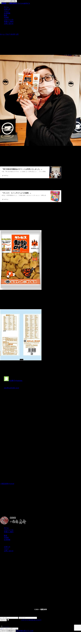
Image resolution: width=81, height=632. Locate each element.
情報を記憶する (15, 620)
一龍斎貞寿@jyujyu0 (7, 483)
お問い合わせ (8, 23)
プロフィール (8, 19)
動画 (5, 15)
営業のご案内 (8, 21)
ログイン (3, 620)
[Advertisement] (40, 504)
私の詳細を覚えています (24, 631)
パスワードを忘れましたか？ (31, 620)
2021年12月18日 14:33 (11, 388)
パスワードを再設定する (8, 631)
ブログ (6, 11)
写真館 (6, 17)
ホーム (6, 7)
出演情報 (7, 13)
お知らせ (7, 9)
